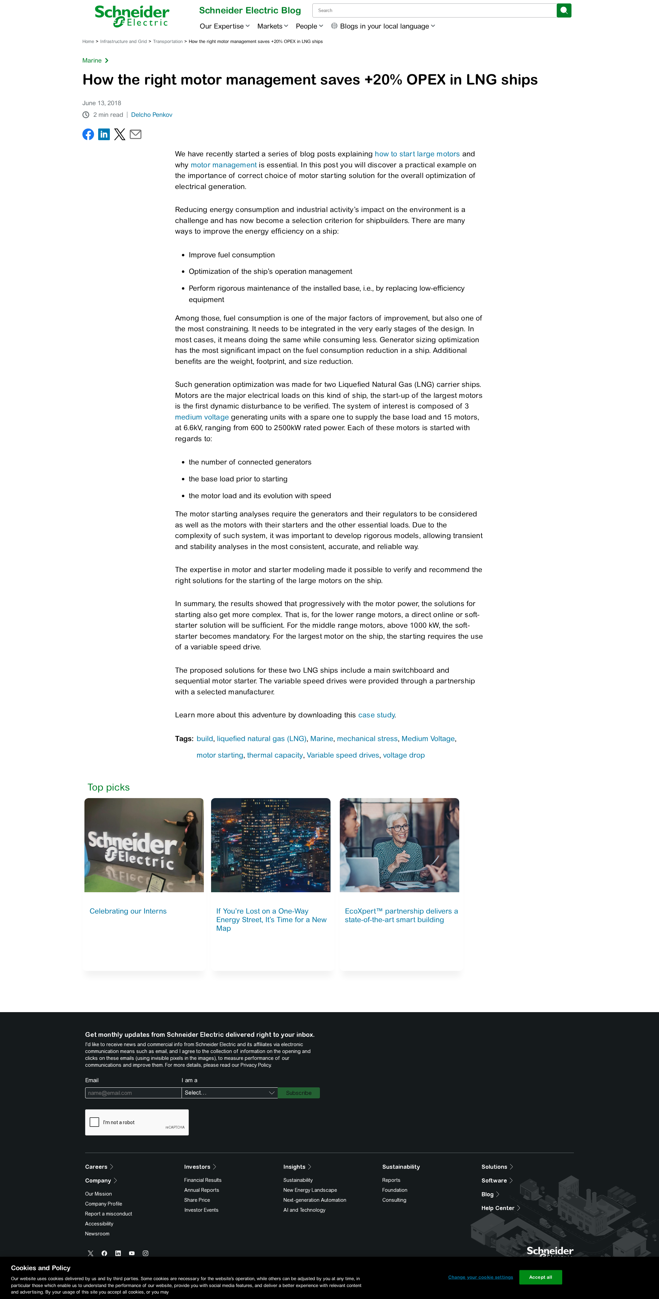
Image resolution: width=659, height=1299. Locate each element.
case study (376, 714)
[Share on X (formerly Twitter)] (120, 135)
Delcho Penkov (151, 115)
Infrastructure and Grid (123, 41)
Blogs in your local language (384, 26)
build (205, 738)
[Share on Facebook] (88, 135)
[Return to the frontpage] (132, 16)
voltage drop (404, 755)
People (306, 26)
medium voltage (202, 417)
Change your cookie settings (480, 1277)
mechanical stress (367, 738)
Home (88, 41)
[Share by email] (135, 135)
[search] (564, 10)
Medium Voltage (428, 738)
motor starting (220, 755)
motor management (224, 164)
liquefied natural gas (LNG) (262, 738)
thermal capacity (275, 755)
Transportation (168, 41)
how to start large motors (417, 153)
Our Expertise (222, 26)
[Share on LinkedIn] (104, 135)
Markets (269, 26)
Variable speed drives (343, 755)
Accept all (540, 1277)
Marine (92, 60)
